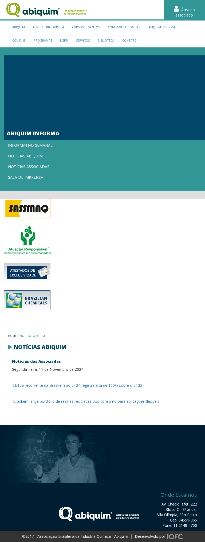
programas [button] (43, 40)
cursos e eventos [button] (86, 27)
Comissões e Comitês (124, 27)
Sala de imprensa (25, 177)
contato (129, 40)
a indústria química (48, 27)
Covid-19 (19, 40)
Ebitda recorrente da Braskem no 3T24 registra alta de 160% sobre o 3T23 (77, 385)
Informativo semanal (30, 145)
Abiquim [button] (18, 27)
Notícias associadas (28, 166)
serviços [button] (83, 40)
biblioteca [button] (106, 40)
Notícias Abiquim (25, 155)
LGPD (64, 40)
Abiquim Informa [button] (161, 27)
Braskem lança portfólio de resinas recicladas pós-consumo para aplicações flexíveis (85, 401)
